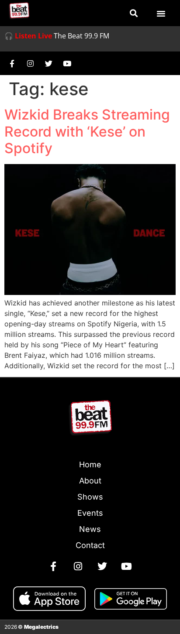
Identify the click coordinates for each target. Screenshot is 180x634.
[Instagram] (30, 63)
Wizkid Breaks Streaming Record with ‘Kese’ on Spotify (87, 131)
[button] (134, 13)
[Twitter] (48, 63)
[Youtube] (66, 63)
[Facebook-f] (11, 63)
